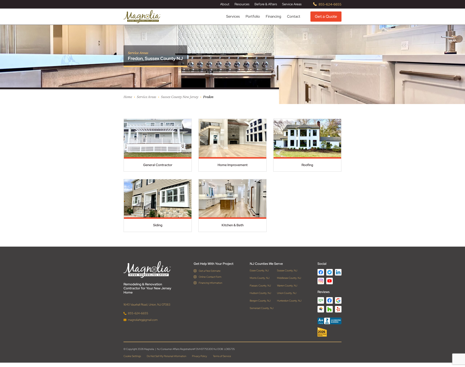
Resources (241, 4)
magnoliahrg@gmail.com (142, 320)
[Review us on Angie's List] (321, 300)
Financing (273, 16)
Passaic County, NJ (260, 285)
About (224, 4)
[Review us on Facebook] (329, 300)
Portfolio (253, 16)
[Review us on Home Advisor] (321, 309)
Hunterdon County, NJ (289, 300)
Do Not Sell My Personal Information (166, 356)
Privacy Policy (199, 356)
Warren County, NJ (287, 285)
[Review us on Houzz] (329, 309)
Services (233, 16)
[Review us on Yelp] (338, 309)
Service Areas (292, 4)
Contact (293, 16)
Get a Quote (326, 16)
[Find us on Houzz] (329, 332)
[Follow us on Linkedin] (338, 272)
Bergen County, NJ (260, 300)
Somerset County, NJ (261, 308)
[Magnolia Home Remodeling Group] (142, 16)
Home (128, 96)
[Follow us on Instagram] (321, 281)
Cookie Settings (132, 356)
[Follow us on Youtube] (329, 280)
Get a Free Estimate (210, 270)
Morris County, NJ (259, 278)
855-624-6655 (330, 4)
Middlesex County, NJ (289, 278)
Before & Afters (265, 4)
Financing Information (210, 282)
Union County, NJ (286, 293)
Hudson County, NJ (260, 293)
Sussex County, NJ (287, 270)
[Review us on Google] (338, 300)
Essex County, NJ (259, 270)
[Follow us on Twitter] (329, 272)
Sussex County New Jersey (179, 96)
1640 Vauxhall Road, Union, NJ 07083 (147, 304)
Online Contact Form (210, 276)
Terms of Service (222, 356)
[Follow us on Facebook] (321, 272)
